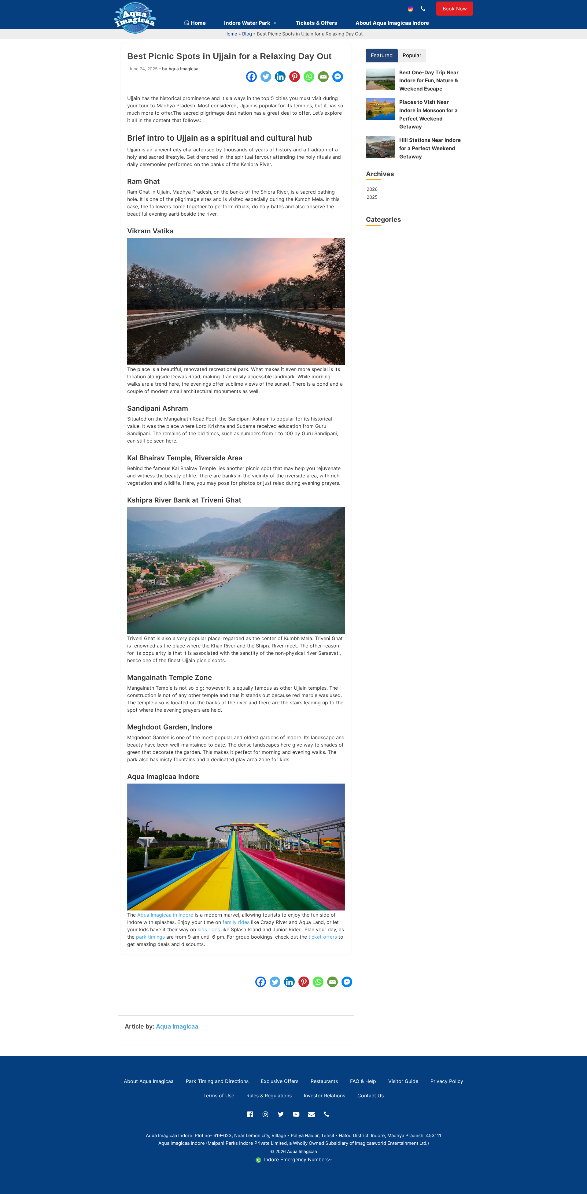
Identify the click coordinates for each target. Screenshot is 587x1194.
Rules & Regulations (269, 1095)
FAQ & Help (363, 1081)
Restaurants (324, 1081)
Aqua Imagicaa (177, 1026)
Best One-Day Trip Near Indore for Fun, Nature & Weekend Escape (429, 80)
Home (198, 23)
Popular (412, 55)
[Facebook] (251, 76)
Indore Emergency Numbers (296, 1159)
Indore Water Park (247, 23)
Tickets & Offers (316, 23)
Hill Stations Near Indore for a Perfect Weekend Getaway (430, 148)
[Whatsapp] (309, 76)
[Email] (323, 76)
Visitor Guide (403, 1081)
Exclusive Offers (279, 1081)
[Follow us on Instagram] (410, 8)
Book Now (455, 9)
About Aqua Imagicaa (149, 1081)
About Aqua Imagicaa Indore (392, 23)
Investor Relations (324, 1095)
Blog (247, 34)
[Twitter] (265, 76)
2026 (372, 189)
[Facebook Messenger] (337, 76)
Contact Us (370, 1095)
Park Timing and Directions (217, 1081)
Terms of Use (218, 1095)
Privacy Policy (446, 1081)
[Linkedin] (280, 76)
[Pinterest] (294, 76)
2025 (372, 197)
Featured (382, 55)
